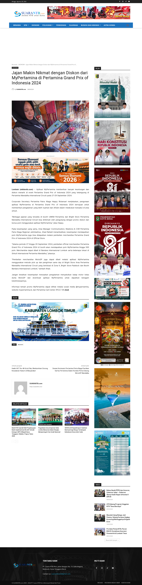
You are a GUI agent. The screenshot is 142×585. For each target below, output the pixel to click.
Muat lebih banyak (111, 540)
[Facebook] (119, 1)
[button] (127, 25)
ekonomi (20, 344)
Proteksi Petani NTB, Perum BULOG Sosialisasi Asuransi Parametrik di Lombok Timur (116, 531)
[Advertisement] (71, 44)
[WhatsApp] (33, 95)
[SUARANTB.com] (13, 89)
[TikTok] (126, 1)
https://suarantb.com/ (36, 386)
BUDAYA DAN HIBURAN (45, 424)
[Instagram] (123, 1)
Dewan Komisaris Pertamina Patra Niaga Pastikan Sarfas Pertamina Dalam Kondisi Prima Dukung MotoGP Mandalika (71, 370)
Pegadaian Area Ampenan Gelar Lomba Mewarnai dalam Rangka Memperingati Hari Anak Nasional (49, 430)
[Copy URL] (43, 95)
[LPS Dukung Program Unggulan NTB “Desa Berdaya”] (99, 507)
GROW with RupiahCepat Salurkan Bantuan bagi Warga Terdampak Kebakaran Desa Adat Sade (76, 430)
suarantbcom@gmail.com (60, 574)
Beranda (14, 64)
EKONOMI (22, 64)
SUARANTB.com (21, 89)
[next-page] (16, 441)
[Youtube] (129, 1)
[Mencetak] (38, 95)
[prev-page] (13, 441)
